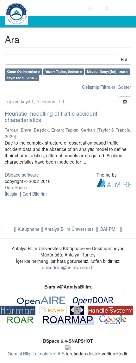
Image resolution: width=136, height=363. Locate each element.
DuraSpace (16, 187)
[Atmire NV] (113, 181)
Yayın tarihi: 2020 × (22, 77)
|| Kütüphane (27, 229)
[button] (90, 8)
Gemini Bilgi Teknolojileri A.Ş (36, 353)
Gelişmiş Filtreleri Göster (106, 87)
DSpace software (22, 175)
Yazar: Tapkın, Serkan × (63, 71)
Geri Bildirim (34, 194)
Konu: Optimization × (23, 71)
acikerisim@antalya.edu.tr (68, 267)
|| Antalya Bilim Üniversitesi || (69, 229)
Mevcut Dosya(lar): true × (107, 71)
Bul (124, 59)
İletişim (12, 194)
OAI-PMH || (110, 229)
